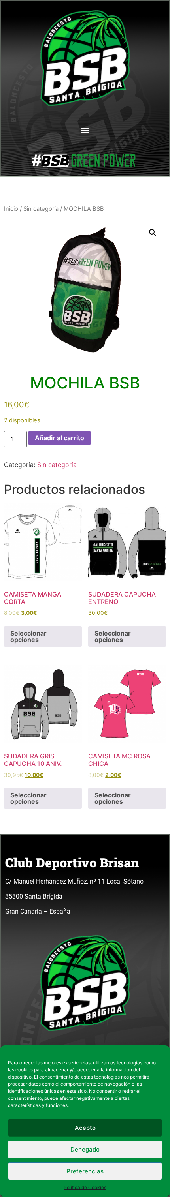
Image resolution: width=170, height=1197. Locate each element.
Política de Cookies (85, 1187)
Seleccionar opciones (28, 636)
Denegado (85, 1149)
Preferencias (85, 1171)
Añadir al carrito (59, 438)
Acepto (85, 1127)
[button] (85, 129)
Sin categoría (41, 208)
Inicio (11, 208)
